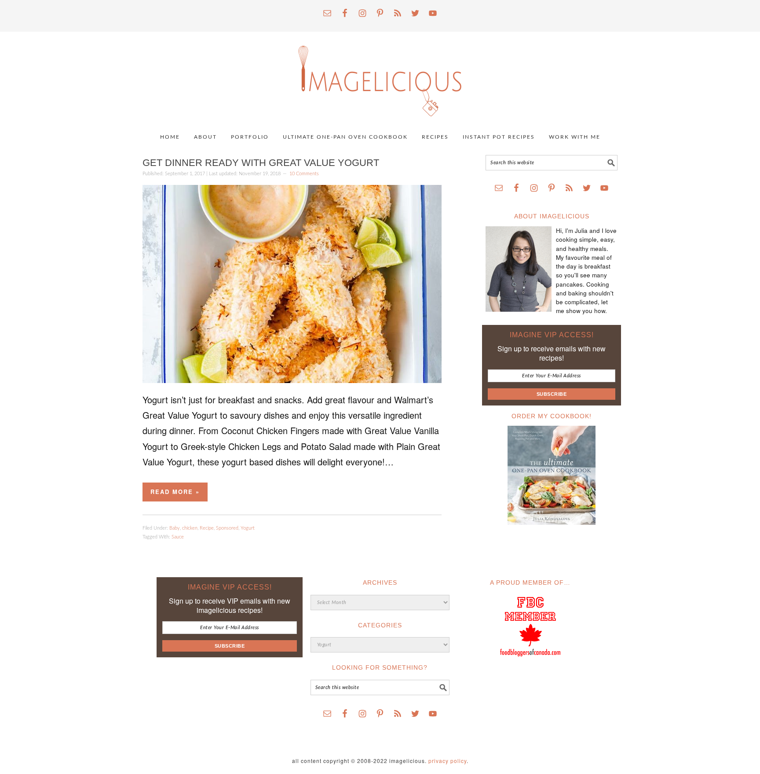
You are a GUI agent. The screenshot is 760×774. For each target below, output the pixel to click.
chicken (189, 528)
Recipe (207, 528)
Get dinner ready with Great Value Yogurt (260, 162)
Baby (174, 528)
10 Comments (304, 173)
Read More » (175, 491)
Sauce (178, 536)
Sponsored (227, 528)
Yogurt (248, 528)
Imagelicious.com (380, 77)
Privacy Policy (447, 760)
